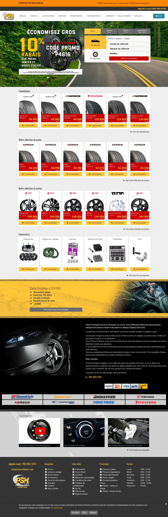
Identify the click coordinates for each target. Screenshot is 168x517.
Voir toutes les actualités (139, 450)
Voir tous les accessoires (138, 275)
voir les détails (28, 109)
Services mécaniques (56, 480)
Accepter (75, 513)
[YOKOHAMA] (145, 396)
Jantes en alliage (54, 472)
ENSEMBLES (142, 31)
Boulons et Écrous (95, 250)
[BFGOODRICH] (22, 396)
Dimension (96, 58)
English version (81, 494)
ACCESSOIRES (48, 16)
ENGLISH (138, 16)
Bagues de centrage (50, 250)
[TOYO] (104, 402)
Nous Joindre (53, 488)
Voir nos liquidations (140, 132)
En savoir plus (57, 508)
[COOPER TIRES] (63, 402)
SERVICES (62, 16)
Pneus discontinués (110, 475)
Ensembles (117, 250)
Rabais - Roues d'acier (111, 491)
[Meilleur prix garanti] (50, 51)
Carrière (50, 486)
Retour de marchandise (84, 478)
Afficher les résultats (129, 58)
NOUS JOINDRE (124, 16)
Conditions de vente (82, 480)
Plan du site (79, 491)
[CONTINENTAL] (63, 396)
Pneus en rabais (109, 469)
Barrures (72, 250)
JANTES (34, 16)
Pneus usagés (108, 478)
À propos (51, 483)
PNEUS (23, 16)
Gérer (84, 513)
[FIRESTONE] (145, 402)
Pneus (50, 469)
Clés (140, 250)
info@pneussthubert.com (22, 469)
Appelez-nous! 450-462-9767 (152, 8)
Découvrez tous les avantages (56, 310)
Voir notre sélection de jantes (137, 229)
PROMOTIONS (76, 16)
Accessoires (52, 478)
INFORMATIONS (94, 16)
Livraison (78, 475)
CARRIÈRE (109, 16)
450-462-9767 (95, 377)
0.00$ (159, 16)
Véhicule (96, 45)
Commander (29, 126)
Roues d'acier (53, 475)
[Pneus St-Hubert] (8, 16)
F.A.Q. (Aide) (79, 472)
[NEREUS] (22, 402)
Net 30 (77, 488)
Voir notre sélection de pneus (137, 180)
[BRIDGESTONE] (104, 396)
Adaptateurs (28, 250)
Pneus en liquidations (111, 472)
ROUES (125, 31)
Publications (79, 469)
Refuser (93, 513)
